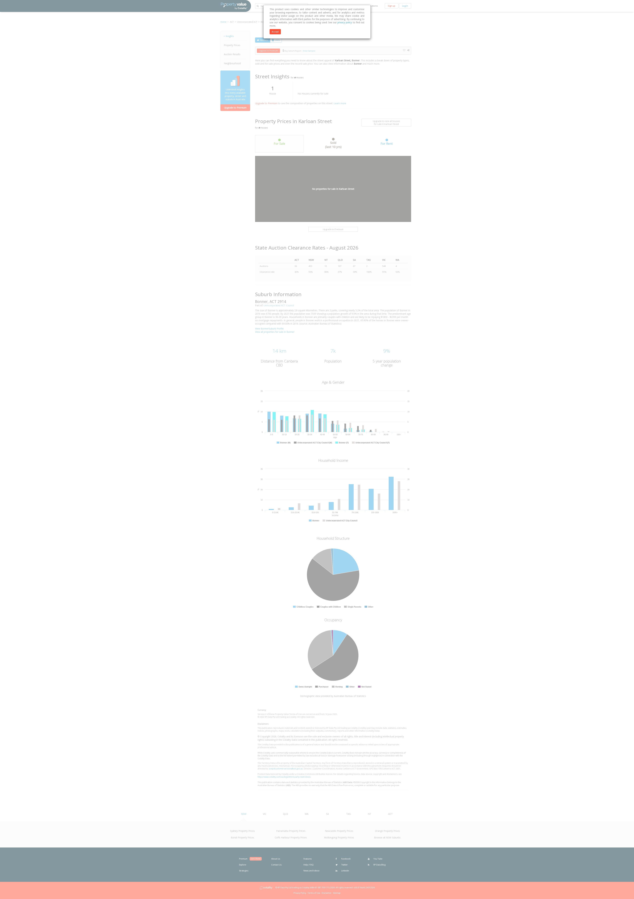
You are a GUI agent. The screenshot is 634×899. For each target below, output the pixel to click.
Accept (275, 31)
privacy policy (344, 22)
